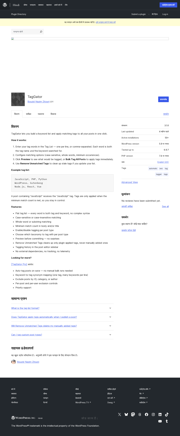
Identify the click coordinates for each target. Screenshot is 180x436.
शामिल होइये (111, 389)
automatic (153, 168)
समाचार (13, 393)
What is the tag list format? (25, 308)
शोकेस (45, 389)
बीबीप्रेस (144, 398)
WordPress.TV (83, 402)
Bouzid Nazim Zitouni (39, 101)
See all (165, 206)
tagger (159, 174)
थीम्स (45, 393)
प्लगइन (45, 398)
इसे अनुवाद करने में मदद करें (106, 22)
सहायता (78, 393)
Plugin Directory (18, 14)
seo (161, 168)
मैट (142, 393)
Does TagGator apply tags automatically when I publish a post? (44, 317)
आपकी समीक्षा (127, 206)
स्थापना (41, 114)
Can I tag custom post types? (26, 334)
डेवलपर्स (78, 398)
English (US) (163, 162)
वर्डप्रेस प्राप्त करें (168, 5)
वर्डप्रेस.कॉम (145, 389)
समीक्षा (28, 114)
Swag (111, 402)
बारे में (13, 389)
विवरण (16, 114)
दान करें (111, 398)
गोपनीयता (14, 402)
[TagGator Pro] (19, 264)
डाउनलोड (163, 99)
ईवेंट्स (109, 393)
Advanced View (130, 182)
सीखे (77, 389)
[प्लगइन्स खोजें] (41, 31)
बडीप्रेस (144, 402)
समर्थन (166, 114)
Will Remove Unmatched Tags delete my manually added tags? (44, 326)
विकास (53, 114)
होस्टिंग (13, 398)
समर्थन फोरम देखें (129, 230)
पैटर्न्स (45, 402)
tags (166, 174)
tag (166, 168)
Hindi (40, 418)
